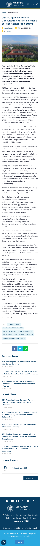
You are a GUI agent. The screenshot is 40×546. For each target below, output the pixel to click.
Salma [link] (9, 31)
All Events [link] (29, 478)
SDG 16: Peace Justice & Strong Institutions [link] (18, 335)
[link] (16, 4)
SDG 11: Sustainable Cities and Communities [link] (17, 331)
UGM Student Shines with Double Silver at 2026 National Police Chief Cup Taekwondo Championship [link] (19, 436)
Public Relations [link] (14, 324)
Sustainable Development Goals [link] (14, 338)
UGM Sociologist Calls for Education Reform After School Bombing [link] (19, 363)
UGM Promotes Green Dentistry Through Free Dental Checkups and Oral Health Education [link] (18, 402)
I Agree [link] (19, 542)
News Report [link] (12, 12)
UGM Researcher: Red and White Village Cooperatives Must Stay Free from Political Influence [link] (19, 383)
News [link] (4, 12)
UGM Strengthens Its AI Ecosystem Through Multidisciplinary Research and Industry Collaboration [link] (19, 414)
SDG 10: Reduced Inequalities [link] (13, 328)
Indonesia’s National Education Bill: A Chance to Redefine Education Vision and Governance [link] (20, 372)
